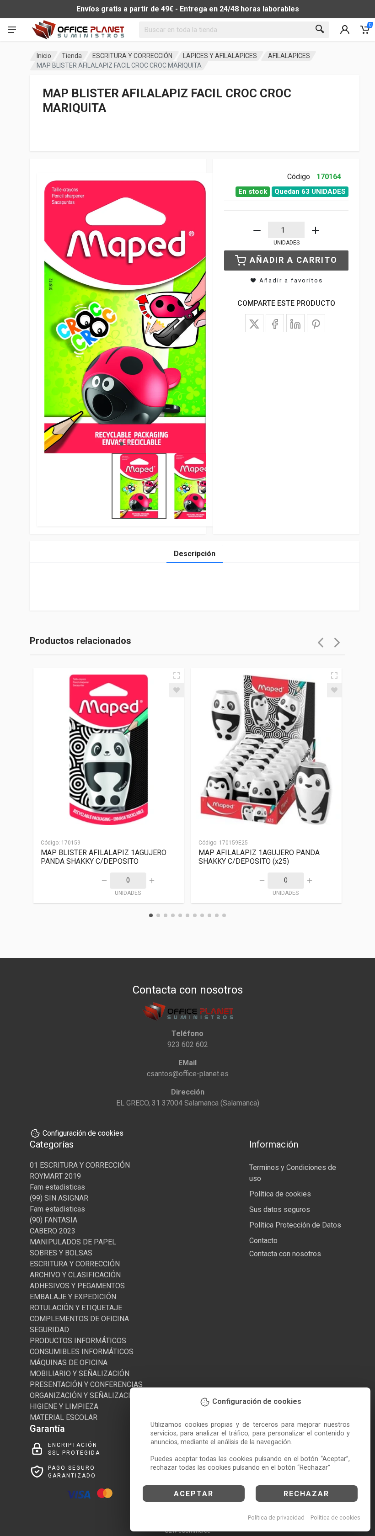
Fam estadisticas (57, 1187)
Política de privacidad (276, 1517)
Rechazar (306, 1493)
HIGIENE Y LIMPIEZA (64, 1406)
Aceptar (194, 1493)
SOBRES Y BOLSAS (61, 1253)
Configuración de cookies (83, 1133)
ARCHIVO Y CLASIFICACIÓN (75, 1274)
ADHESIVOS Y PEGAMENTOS (77, 1285)
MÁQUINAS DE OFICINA (68, 1362)
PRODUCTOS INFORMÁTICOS (78, 1340)
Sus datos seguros (279, 1209)
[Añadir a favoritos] (176, 690)
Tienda (72, 55)
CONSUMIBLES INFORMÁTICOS (82, 1351)
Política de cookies (335, 1517)
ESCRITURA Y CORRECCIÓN (132, 55)
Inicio (44, 55)
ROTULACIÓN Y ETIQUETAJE (76, 1307)
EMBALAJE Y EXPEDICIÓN (73, 1296)
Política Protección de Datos (295, 1225)
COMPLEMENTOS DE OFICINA (79, 1318)
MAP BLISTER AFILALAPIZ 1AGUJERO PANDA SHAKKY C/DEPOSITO (103, 857)
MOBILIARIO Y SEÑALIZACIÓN (79, 1373)
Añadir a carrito (294, 260)
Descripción (194, 553)
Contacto (263, 1240)
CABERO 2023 (52, 1231)
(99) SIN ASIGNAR (59, 1198)
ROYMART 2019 (55, 1176)
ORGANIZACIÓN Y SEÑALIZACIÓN (85, 1395)
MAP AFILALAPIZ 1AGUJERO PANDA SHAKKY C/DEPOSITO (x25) (259, 857)
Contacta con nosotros (285, 1253)
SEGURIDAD (49, 1329)
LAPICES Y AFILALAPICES (220, 55)
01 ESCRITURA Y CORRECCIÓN (80, 1165)
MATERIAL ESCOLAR (63, 1417)
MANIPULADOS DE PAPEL (73, 1242)
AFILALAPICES (289, 55)
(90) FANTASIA (53, 1220)
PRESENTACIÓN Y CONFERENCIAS (86, 1384)
